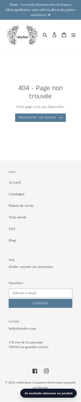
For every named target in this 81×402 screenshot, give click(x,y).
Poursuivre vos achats (37, 117)
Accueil (15, 183)
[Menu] (73, 35)
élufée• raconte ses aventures (31, 267)
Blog (12, 240)
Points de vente (21, 206)
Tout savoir (18, 217)
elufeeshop (23, 382)
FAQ (12, 229)
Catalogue (17, 194)
